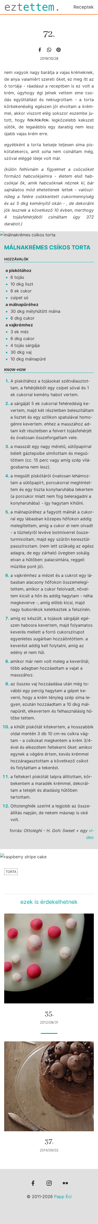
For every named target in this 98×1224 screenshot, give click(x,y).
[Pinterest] (58, 49)
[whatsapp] (49, 49)
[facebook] (39, 49)
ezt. (32, 7)
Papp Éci (63, 1196)
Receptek (83, 7)
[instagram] (49, 1183)
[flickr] (65, 1183)
